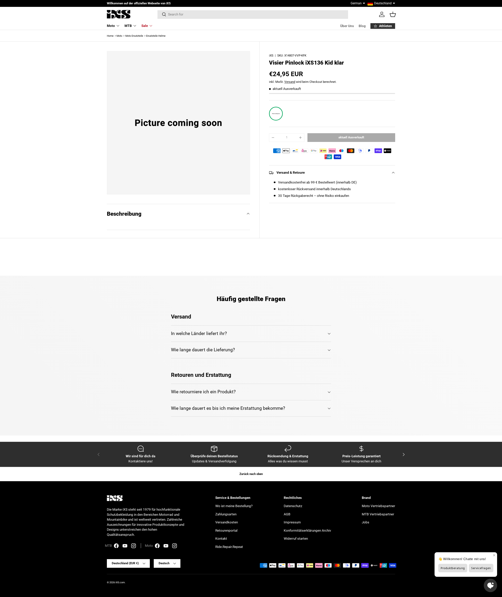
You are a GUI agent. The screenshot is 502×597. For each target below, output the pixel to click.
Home (110, 35)
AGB (287, 514)
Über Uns (347, 26)
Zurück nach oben (251, 474)
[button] (392, 14)
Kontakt (221, 538)
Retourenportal (226, 530)
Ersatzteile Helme (156, 35)
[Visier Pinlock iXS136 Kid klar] (276, 113)
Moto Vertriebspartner (378, 506)
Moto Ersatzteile (134, 35)
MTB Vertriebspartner (378, 514)
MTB (128, 26)
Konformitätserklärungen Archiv (307, 530)
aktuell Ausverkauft (351, 137)
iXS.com (120, 582)
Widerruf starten (296, 538)
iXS (271, 55)
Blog (362, 26)
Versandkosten (226, 522)
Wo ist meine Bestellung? (234, 506)
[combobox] (252, 14)
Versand (289, 82)
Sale (144, 26)
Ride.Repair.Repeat (229, 547)
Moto (111, 26)
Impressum (292, 522)
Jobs (365, 522)
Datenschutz (293, 506)
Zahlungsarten (225, 514)
